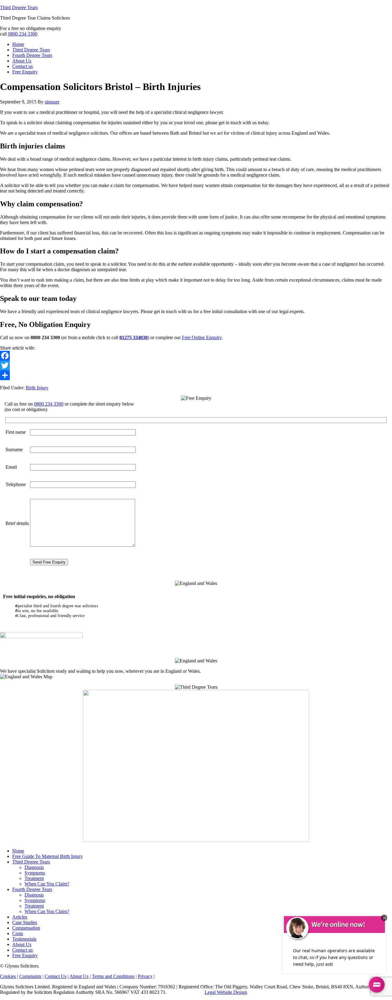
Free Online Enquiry (201, 337)
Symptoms (34, 872)
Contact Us (55, 976)
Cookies (8, 976)
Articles (19, 916)
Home (18, 850)
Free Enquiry (25, 955)
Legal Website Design (226, 992)
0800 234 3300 (22, 33)
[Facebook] (196, 356)
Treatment (34, 878)
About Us (21, 944)
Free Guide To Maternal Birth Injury (47, 856)
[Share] (196, 375)
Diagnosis (34, 867)
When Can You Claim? (46, 883)
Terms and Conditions (113, 976)
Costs (17, 933)
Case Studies (24, 922)
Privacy (145, 976)
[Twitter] (196, 365)
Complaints (30, 976)
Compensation (26, 928)
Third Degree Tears (19, 7)
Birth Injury (37, 387)
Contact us (22, 950)
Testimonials (24, 939)
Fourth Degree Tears (32, 889)
